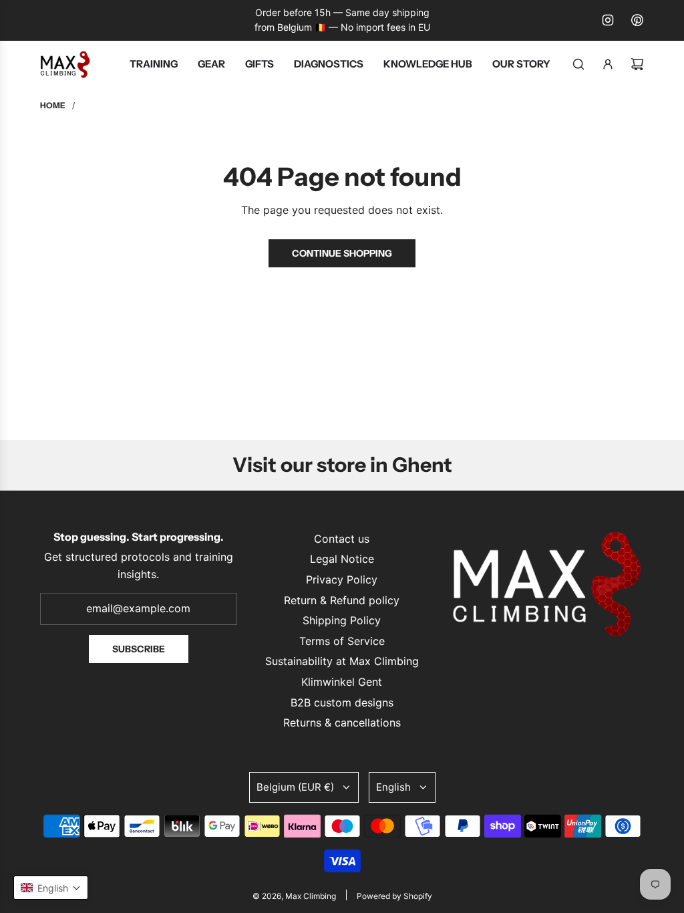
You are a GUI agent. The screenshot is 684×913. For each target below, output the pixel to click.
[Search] (578, 64)
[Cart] (637, 64)
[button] (51, 887)
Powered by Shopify (394, 896)
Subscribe (138, 649)
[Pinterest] (637, 20)
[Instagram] (608, 20)
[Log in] (608, 64)
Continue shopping (342, 253)
